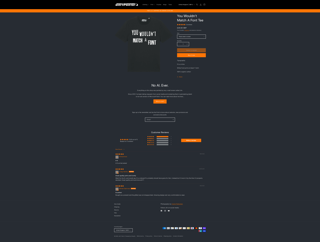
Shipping (186, 30)
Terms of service (158, 236)
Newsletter (117, 215)
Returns (116, 210)
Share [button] (180, 77)
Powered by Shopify (130, 236)
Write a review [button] (191, 140)
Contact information (178, 236)
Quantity (179, 40)
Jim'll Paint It (122, 236)
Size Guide (117, 204)
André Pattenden (177, 204)
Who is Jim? (160, 101)
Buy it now (191, 55)
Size (178, 33)
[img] (120, 154)
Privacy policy (148, 236)
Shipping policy (168, 236)
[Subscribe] (173, 120)
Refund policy (140, 236)
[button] (146, 4)
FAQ (115, 213)
